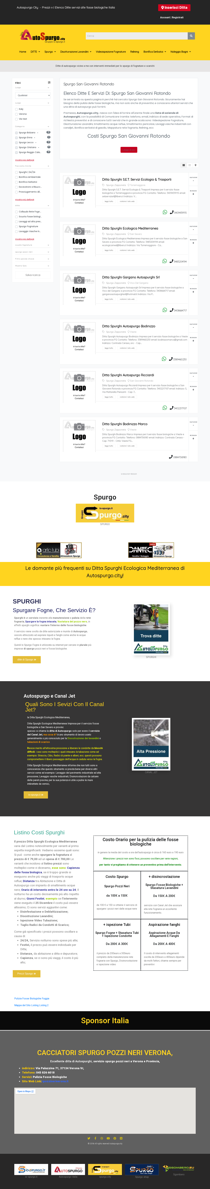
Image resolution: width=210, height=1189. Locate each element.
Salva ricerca (33, 275)
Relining (134, 51)
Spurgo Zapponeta (116, 185)
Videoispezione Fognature (111, 51)
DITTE (34, 51)
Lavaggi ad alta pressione (30, 221)
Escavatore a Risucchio (30, 186)
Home (22, 51)
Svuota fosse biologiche (30, 216)
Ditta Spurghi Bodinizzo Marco (124, 424)
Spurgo (49, 51)
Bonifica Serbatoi (153, 51)
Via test (23, 118)
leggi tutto (109, 201)
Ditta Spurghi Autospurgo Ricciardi (128, 375)
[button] (174, 7)
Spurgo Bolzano (27, 132)
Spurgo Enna (26, 137)
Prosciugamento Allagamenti (30, 191)
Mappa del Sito (22, 1005)
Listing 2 (44, 1005)
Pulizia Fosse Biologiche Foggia (31, 998)
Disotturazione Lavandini (74, 51)
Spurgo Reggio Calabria (30, 152)
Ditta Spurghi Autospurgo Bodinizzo (128, 326)
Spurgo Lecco (26, 142)
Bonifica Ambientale (30, 177)
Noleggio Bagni (179, 51)
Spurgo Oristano (28, 147)
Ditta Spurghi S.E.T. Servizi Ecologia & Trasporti (136, 179)
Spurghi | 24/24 (27, 172)
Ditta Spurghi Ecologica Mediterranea (130, 228)
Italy (21, 109)
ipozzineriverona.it (55, 1081)
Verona (23, 114)
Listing (35, 1005)
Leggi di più (129, 149)
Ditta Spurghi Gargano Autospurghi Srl (131, 277)
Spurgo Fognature (28, 226)
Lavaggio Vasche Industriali (30, 231)
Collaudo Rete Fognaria (30, 211)
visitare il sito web (127, 201)
